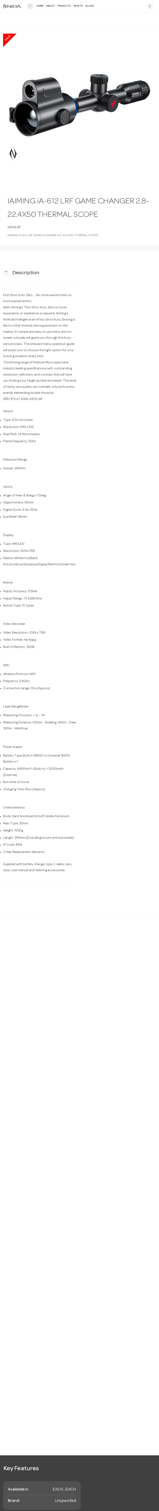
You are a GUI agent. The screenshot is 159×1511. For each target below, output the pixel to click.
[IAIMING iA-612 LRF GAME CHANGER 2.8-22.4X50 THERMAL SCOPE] (79, 107)
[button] (21, 272)
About (50, 6)
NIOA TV (78, 6)
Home (40, 6)
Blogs (90, 6)
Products (64, 6)
